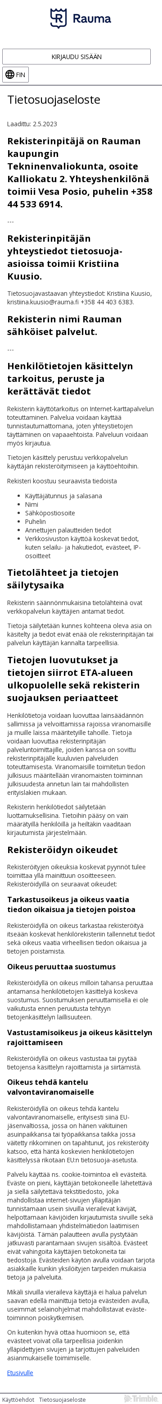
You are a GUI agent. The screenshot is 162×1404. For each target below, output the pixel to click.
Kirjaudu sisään (77, 56)
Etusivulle (20, 1372)
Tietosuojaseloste (62, 1400)
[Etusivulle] (81, 18)
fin (20, 74)
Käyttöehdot (18, 1400)
